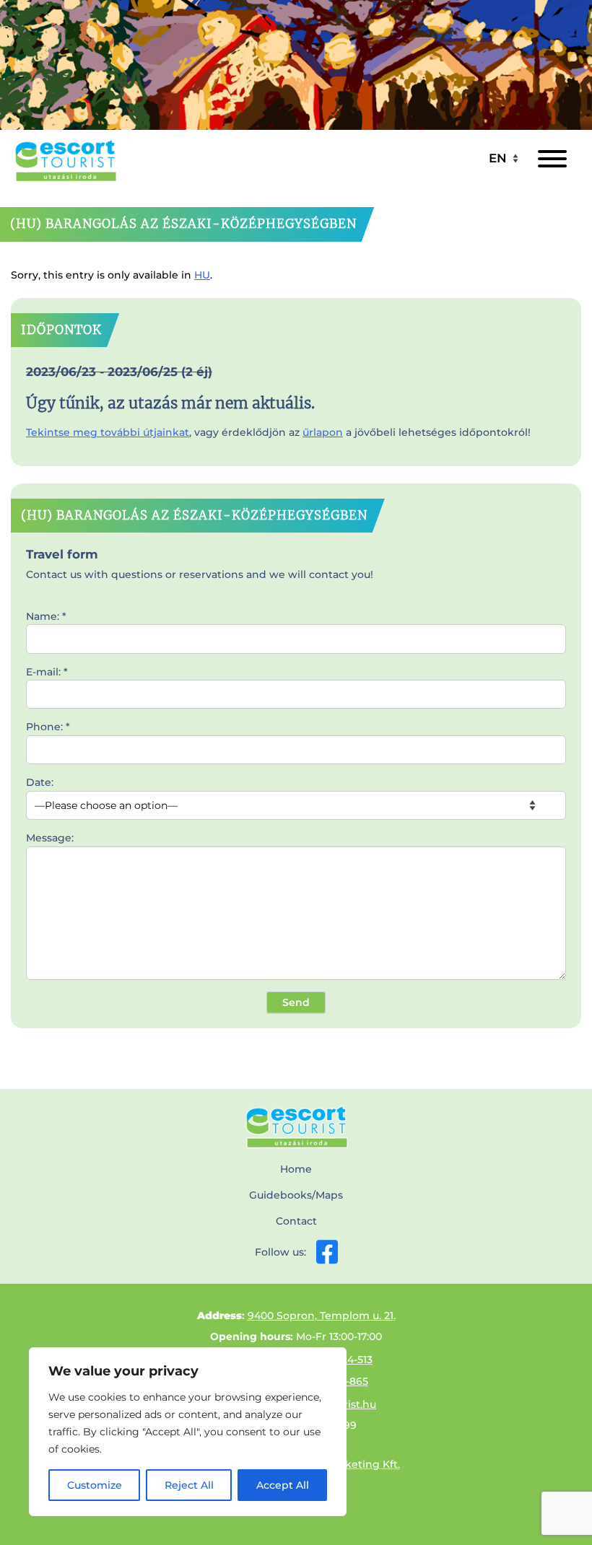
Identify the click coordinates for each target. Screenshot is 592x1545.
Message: (50, 837)
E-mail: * (47, 671)
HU (202, 274)
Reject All (189, 1485)
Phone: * (48, 726)
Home (296, 1169)
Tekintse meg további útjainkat (107, 432)
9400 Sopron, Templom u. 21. (322, 1315)
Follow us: (280, 1252)
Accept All (282, 1485)
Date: (39, 782)
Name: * (46, 616)
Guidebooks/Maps (296, 1195)
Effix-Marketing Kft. (350, 1464)
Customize (94, 1485)
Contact (296, 1220)
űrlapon (322, 432)
